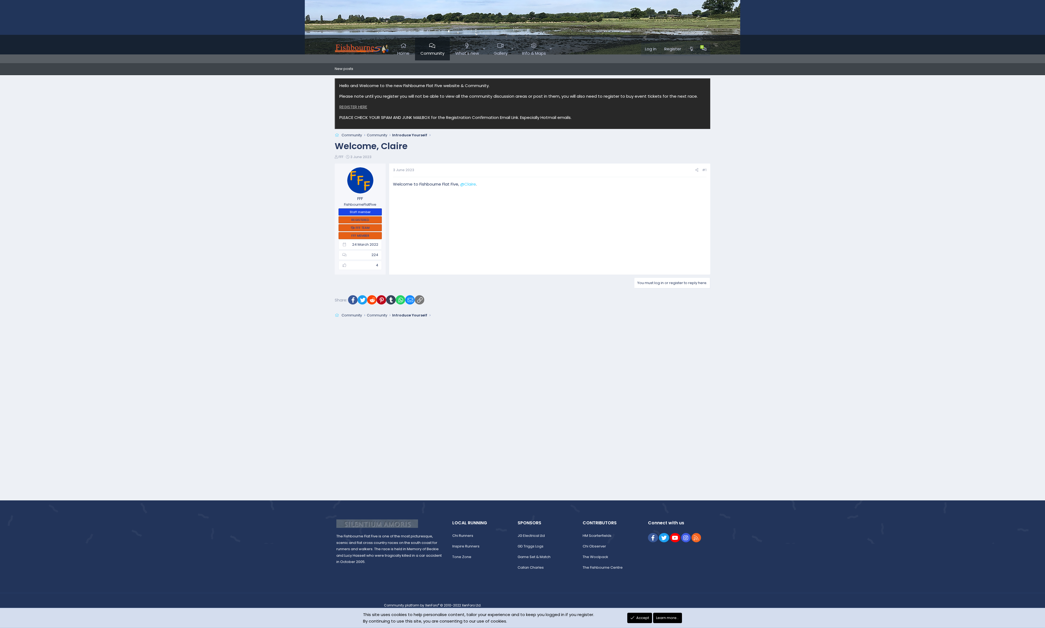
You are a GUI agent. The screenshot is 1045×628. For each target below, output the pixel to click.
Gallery (501, 53)
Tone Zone (461, 556)
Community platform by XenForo (432, 605)
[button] (484, 49)
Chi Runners (462, 535)
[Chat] (704, 49)
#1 (704, 170)
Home (403, 53)
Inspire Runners (466, 546)
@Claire (468, 184)
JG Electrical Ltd (531, 535)
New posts (344, 68)
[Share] (696, 170)
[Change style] (691, 49)
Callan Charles (531, 567)
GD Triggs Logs (530, 546)
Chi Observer (594, 546)
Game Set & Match (534, 556)
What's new (467, 53)
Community (432, 53)
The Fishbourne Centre (603, 567)
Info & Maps (534, 53)
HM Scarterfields (597, 535)
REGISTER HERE (353, 107)
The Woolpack (595, 556)
